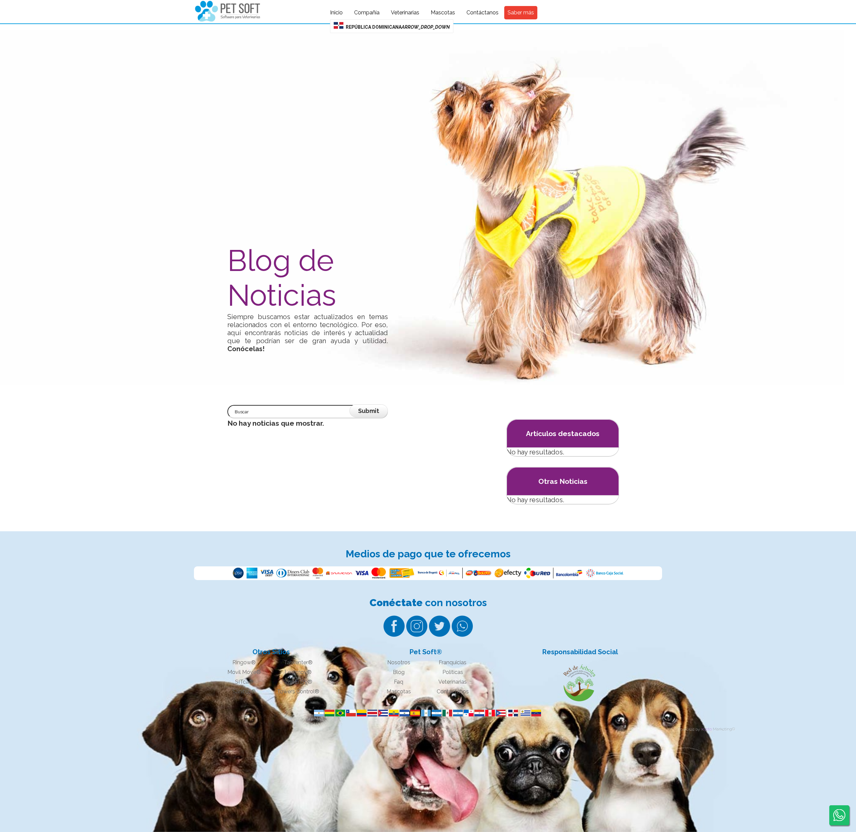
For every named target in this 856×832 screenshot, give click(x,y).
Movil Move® (244, 672)
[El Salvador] (403, 713)
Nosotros (398, 662)
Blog (399, 672)
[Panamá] (467, 713)
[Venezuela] (535, 713)
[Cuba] (382, 713)
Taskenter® (298, 662)
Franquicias (452, 662)
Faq (398, 682)
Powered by (688, 729)
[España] (414, 713)
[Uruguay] (524, 713)
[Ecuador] (392, 713)
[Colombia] (360, 713)
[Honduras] (435, 713)
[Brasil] (339, 713)
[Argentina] (317, 713)
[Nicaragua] (456, 713)
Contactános (453, 691)
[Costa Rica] (371, 713)
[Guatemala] (424, 713)
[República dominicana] (512, 713)
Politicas (452, 672)
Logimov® (298, 672)
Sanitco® (244, 691)
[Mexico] (446, 713)
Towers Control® (298, 691)
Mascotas (399, 691)
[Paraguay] (478, 713)
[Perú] (489, 713)
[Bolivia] (328, 713)
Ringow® (244, 662)
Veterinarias (452, 682)
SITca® (244, 682)
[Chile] (349, 713)
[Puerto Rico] (499, 713)
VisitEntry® (298, 682)
